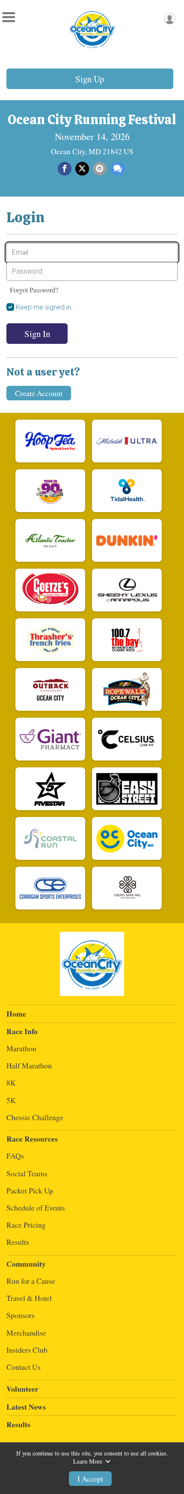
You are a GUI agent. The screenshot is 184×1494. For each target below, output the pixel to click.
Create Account (38, 393)
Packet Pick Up (29, 1190)
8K (11, 1082)
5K (11, 1100)
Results (17, 1242)
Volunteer (22, 1388)
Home (16, 1013)
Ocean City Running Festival (92, 119)
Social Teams (26, 1173)
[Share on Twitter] (82, 169)
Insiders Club (26, 1349)
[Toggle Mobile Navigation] (8, 17)
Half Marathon (29, 1065)
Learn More (87, 1461)
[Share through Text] (117, 169)
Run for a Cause (30, 1280)
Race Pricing (26, 1224)
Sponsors (20, 1315)
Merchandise (26, 1332)
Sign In (37, 334)
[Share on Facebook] (64, 169)
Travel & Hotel (29, 1298)
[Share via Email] (100, 169)
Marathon (21, 1048)
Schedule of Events (35, 1207)
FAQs (15, 1155)
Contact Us (23, 1367)
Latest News (26, 1406)
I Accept (90, 1478)
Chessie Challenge (34, 1117)
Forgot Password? (34, 289)
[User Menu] (169, 18)
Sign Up (89, 79)
